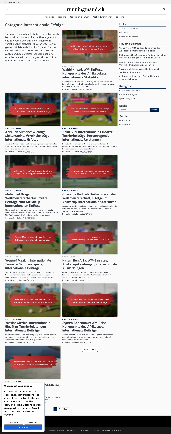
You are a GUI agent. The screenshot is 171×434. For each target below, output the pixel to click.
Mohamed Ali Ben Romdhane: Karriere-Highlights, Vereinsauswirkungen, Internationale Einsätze (142, 56)
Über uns (62, 17)
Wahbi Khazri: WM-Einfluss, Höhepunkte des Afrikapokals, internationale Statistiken (84, 73)
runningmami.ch (85, 9)
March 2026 (124, 120)
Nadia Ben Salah (72, 89)
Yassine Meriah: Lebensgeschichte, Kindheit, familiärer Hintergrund (139, 70)
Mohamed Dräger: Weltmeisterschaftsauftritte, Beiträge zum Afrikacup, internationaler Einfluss (26, 200)
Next (65, 409)
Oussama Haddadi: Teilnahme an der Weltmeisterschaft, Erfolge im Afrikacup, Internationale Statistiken (89, 198)
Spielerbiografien (127, 98)
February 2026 (126, 124)
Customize (13, 422)
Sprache (120, 17)
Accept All (23, 427)
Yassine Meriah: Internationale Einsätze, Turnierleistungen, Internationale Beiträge (27, 327)
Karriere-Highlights (128, 94)
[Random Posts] (7, 9)
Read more (90, 349)
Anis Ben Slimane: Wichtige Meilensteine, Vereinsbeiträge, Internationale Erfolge (27, 136)
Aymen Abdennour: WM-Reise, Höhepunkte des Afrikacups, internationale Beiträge (84, 327)
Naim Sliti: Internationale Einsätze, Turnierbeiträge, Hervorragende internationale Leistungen (87, 136)
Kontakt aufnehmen (79, 17)
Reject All (33, 422)
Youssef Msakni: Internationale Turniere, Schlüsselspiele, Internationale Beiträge (28, 264)
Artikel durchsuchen (102, 17)
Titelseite (49, 17)
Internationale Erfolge (70, 66)
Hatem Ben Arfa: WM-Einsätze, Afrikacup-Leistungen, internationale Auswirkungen (89, 264)
